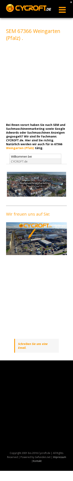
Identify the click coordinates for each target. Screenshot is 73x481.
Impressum (59, 457)
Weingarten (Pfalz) (20, 148)
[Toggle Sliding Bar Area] (69, 3)
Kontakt (37, 461)
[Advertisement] (36, 81)
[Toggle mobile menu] (63, 10)
